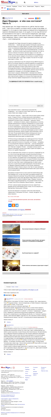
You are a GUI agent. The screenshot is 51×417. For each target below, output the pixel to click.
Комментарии (30, 6)
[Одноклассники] (38, 18)
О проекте (35, 367)
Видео (42, 6)
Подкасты (37, 6)
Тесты (24, 6)
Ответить (9, 322)
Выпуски (9, 6)
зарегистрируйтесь (23, 289)
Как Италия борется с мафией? (30, 253)
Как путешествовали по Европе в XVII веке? (34, 229)
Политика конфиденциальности (8, 395)
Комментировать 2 (13, 209)
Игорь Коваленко (10, 298)
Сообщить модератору (28, 298)
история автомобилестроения (19, 199)
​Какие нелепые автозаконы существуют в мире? (35, 265)
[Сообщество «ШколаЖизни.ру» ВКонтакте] (11, 9)
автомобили (37, 199)
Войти (36, 2)
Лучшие (16, 286)
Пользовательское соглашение (7, 396)
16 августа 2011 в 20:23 (8, 327)
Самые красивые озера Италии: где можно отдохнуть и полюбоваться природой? (33, 241)
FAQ (34, 369)
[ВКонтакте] (36, 18)
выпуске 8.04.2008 (17, 215)
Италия (10, 201)
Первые (12, 286)
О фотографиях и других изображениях (9, 398)
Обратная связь (44, 370)
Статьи (20, 6)
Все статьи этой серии (13, 196)
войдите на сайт (34, 289)
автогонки (30, 199)
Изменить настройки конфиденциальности (10, 412)
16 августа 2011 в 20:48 (18, 298)
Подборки (14, 6)
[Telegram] (39, 18)
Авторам (35, 371)
